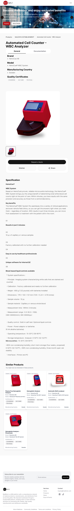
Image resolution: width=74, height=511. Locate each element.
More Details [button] (16, 23)
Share (53, 168)
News (45, 495)
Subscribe (66, 477)
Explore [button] (6, 23)
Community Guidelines (30, 509)
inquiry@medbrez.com (64, 491)
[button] (59, 494)
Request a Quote (37, 162)
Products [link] (9, 37)
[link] (9, 37)
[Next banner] (71, 17)
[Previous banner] (2, 17)
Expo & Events (47, 497)
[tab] (17, 51)
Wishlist (22, 168)
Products (46, 493)
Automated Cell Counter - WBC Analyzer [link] (49, 37)
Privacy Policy (57, 509)
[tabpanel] (28, 69)
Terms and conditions (44, 509)
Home (45, 491)
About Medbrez (17, 509)
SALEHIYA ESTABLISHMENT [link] (24, 37)
